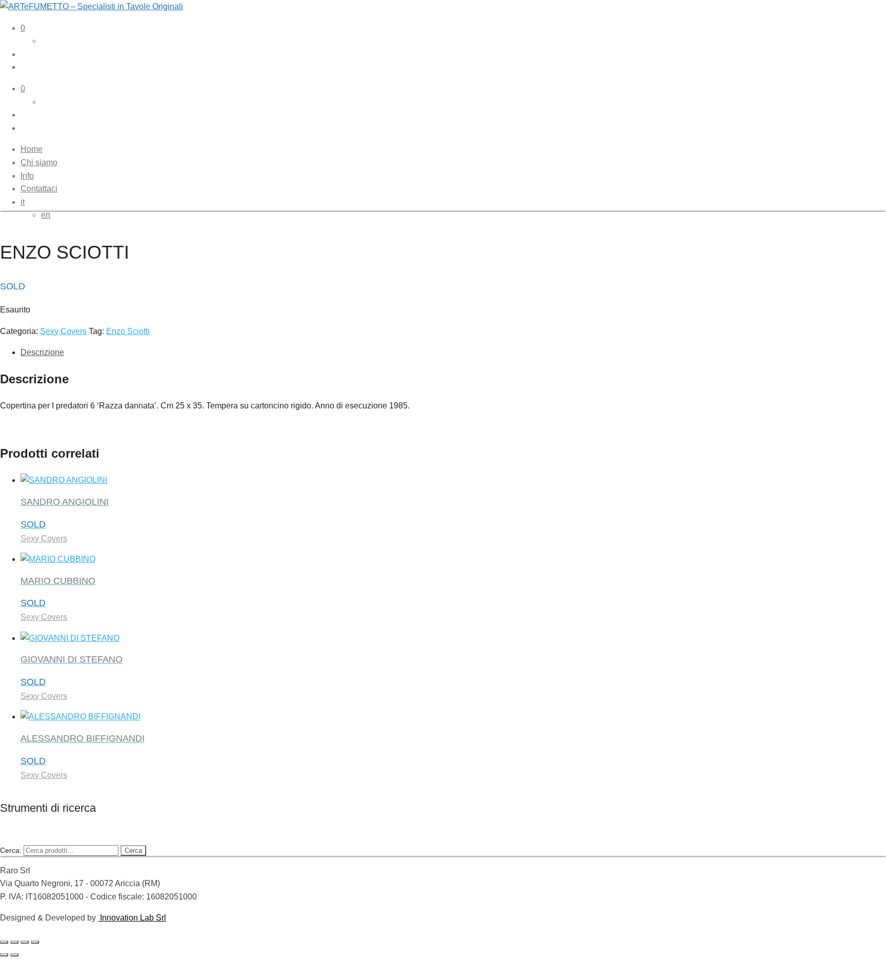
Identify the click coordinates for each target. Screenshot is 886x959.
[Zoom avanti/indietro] (4, 942)
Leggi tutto (63, 952)
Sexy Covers (63, 331)
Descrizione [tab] (42, 352)
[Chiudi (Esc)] (35, 942)
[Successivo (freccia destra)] (14, 954)
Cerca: (11, 850)
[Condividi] (25, 942)
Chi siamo (39, 162)
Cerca (133, 850)
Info (27, 175)
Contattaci (39, 188)
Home (32, 149)
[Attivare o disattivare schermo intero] (14, 942)
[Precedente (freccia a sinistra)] (4, 954)
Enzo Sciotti (128, 331)
